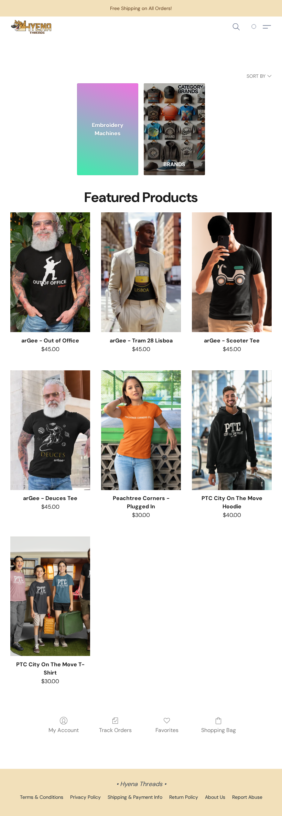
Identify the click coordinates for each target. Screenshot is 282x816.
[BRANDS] (174, 119)
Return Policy (183, 797)
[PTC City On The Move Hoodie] (232, 430)
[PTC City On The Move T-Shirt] (50, 596)
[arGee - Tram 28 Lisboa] (141, 272)
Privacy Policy (85, 797)
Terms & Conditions (41, 797)
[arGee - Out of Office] (50, 272)
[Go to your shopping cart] (255, 26)
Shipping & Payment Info (135, 797)
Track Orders (115, 730)
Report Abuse (247, 797)
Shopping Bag (218, 730)
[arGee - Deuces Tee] (50, 430)
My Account (63, 730)
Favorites (166, 730)
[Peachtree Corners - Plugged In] (141, 430)
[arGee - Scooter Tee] (232, 272)
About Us (215, 797)
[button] (31, 27)
